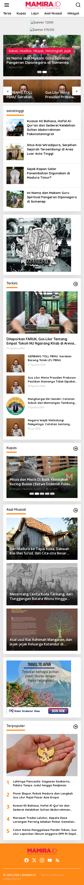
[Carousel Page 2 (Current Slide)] (37, 494)
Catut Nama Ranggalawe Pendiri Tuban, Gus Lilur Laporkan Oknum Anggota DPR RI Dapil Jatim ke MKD (45, 832)
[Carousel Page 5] (52, 494)
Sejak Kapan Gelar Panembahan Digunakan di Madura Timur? (48, 173)
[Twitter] (34, 860)
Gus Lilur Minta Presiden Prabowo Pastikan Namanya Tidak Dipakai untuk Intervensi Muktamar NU (21, 94)
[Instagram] (42, 860)
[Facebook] (26, 860)
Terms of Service (52, 875)
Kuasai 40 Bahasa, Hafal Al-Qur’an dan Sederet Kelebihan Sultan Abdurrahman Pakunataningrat (41, 58)
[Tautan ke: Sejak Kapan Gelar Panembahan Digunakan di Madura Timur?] (15, 175)
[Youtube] (50, 860)
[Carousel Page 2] (44, 72)
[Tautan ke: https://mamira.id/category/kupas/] (75, 448)
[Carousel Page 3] (42, 494)
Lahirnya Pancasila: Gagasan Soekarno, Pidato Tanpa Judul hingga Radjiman (41, 783)
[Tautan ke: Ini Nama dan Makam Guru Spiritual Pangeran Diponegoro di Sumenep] (15, 199)
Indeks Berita (12, 878)
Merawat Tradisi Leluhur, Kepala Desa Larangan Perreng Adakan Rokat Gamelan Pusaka (43, 820)
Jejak (44, 46)
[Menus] (6, 5)
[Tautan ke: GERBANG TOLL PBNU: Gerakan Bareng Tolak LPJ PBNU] (15, 363)
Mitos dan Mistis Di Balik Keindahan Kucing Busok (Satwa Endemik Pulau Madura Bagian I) (40, 481)
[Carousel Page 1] (32, 494)
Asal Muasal (17, 46)
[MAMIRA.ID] (42, 5)
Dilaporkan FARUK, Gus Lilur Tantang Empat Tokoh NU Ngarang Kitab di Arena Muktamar (40, 341)
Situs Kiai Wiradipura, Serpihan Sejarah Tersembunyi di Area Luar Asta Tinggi (51, 149)
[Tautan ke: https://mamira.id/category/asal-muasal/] (75, 510)
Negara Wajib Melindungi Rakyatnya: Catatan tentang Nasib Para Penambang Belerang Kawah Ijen (52, 422)
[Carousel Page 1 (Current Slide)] (39, 72)
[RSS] (57, 860)
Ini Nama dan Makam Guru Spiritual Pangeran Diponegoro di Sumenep (52, 197)
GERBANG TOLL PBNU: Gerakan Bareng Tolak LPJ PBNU (50, 358)
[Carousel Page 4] (47, 494)
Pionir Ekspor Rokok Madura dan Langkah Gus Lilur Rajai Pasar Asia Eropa (43, 795)
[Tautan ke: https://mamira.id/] (75, 284)
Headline (33, 46)
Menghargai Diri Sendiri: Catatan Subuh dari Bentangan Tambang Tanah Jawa (58, 94)
